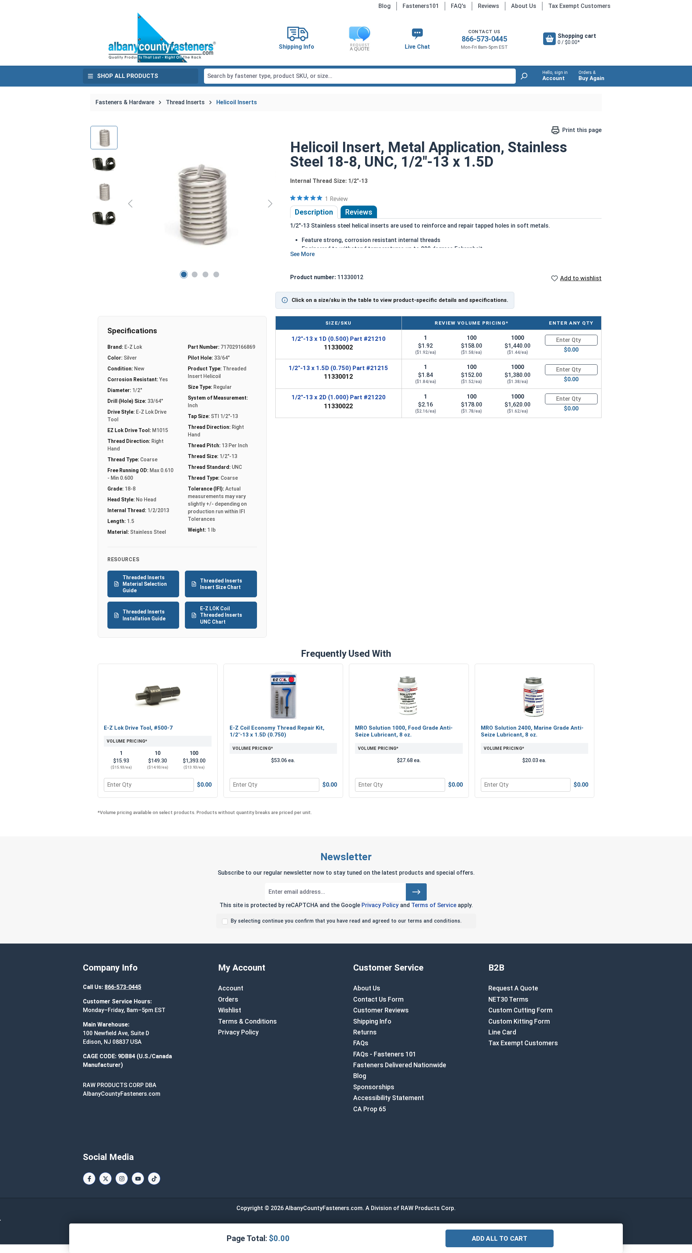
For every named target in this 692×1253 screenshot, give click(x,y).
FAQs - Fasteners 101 (384, 1054)
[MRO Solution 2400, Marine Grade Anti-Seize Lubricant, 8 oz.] (535, 695)
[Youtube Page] (138, 1178)
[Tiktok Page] (154, 1178)
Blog (384, 6)
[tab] (314, 212)
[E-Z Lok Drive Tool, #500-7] (158, 695)
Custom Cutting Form (520, 1010)
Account (230, 988)
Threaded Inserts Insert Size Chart (221, 584)
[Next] (270, 203)
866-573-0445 (484, 39)
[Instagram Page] (121, 1178)
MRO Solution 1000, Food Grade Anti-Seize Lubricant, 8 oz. (404, 731)
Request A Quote (513, 988)
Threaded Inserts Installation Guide (144, 615)
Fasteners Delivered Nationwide (399, 1065)
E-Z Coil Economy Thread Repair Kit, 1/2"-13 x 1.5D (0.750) (277, 731)
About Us (523, 6)
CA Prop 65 (369, 1109)
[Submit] (416, 892)
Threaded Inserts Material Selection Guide (145, 584)
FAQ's (458, 6)
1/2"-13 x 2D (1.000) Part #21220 (339, 397)
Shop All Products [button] (127, 75)
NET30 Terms (508, 999)
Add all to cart (499, 1238)
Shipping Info (372, 1021)
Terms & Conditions (247, 1021)
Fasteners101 (421, 6)
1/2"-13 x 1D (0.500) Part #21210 (339, 338)
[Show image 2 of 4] (195, 274)
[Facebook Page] (89, 1178)
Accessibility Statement (388, 1098)
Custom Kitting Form (519, 1021)
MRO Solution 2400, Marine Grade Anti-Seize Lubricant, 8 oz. (532, 731)
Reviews (488, 6)
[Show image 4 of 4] (216, 274)
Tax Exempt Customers (579, 6)
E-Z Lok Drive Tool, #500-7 (138, 728)
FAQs (360, 1043)
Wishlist (229, 1010)
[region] (183, 203)
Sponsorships (373, 1087)
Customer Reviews (381, 1010)
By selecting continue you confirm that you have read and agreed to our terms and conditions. (346, 921)
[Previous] (130, 203)
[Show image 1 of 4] (184, 274)
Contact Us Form (378, 999)
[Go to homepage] (162, 37)
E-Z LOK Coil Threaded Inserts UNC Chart (221, 615)
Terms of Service (433, 905)
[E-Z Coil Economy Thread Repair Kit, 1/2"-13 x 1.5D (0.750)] (283, 695)
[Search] (523, 76)
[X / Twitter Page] (105, 1178)
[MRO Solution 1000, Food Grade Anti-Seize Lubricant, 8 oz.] (409, 695)
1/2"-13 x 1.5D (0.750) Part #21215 (338, 367)
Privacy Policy (380, 905)
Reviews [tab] (358, 212)
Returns (365, 1032)
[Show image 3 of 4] (205, 274)
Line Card (502, 1032)
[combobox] (360, 76)
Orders (228, 999)
